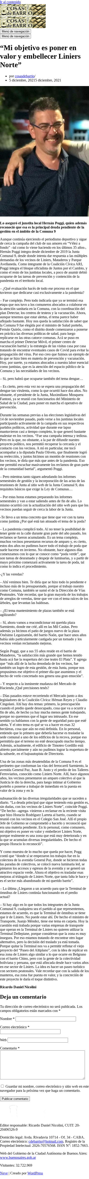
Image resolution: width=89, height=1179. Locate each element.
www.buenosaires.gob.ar (18, 1157)
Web (3, 1040)
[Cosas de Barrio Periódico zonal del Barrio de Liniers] (23, 14)
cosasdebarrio (24, 76)
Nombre (7, 1019)
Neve (4, 1173)
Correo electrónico (14, 1027)
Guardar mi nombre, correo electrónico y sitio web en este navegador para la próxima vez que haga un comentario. (44, 1088)
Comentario (10, 1048)
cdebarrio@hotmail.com (46, 1141)
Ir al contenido (10, 2)
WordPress (35, 1173)
